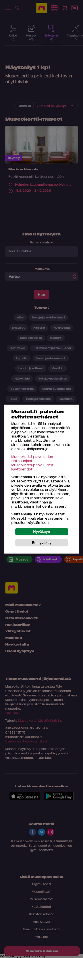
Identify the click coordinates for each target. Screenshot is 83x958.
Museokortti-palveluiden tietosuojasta (32, 458)
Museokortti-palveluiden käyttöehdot (32, 467)
